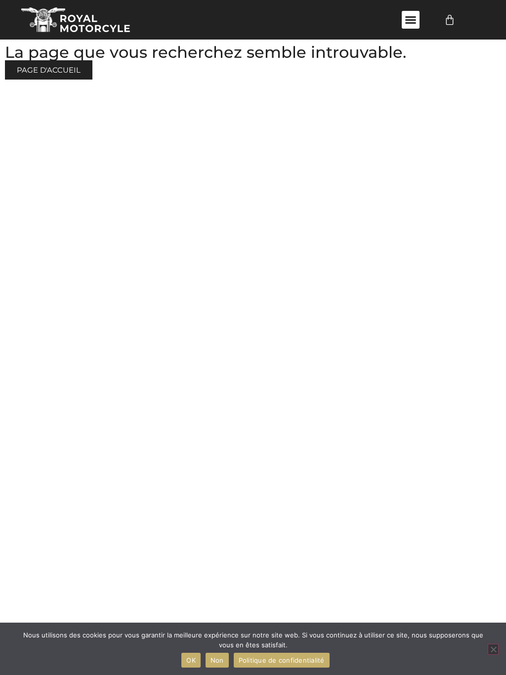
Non (217, 660)
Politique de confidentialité (282, 660)
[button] (411, 20)
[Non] (493, 649)
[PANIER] (450, 20)
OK (191, 660)
